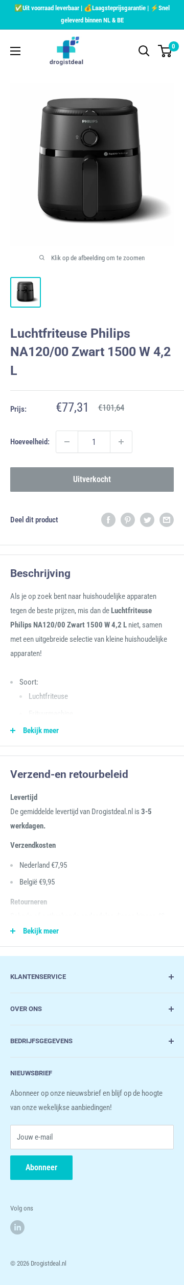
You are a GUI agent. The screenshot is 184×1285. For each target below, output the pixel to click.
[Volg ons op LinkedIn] (17, 1227)
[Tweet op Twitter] (147, 519)
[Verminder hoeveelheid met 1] (67, 441)
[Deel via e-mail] (166, 519)
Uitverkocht (92, 479)
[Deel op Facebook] (108, 519)
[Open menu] (15, 51)
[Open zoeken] (144, 51)
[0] (165, 51)
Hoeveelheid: (30, 441)
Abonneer (41, 1167)
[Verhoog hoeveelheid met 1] (121, 441)
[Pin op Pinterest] (128, 519)
